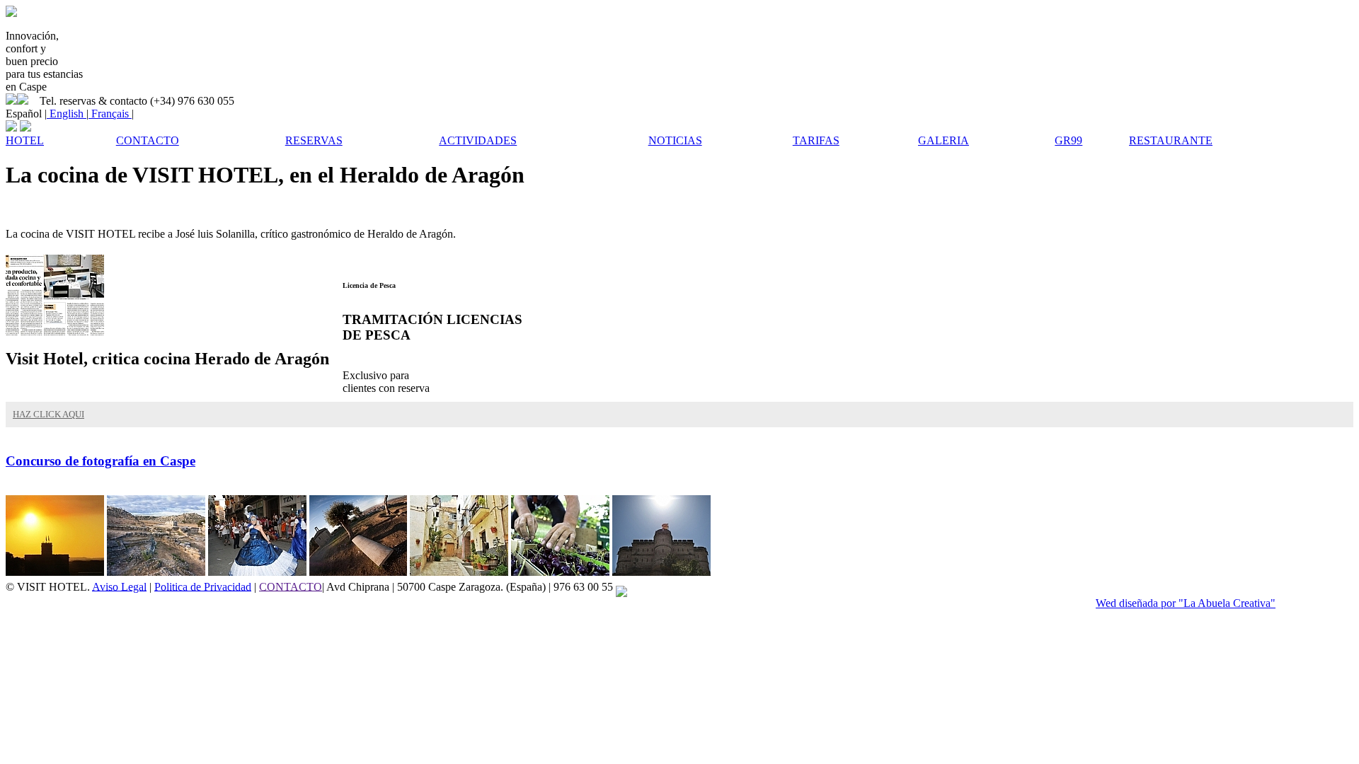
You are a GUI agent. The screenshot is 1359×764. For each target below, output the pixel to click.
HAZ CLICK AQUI (48, 414)
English (66, 114)
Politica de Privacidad (202, 586)
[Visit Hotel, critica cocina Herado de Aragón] (55, 331)
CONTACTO (290, 586)
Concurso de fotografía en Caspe (100, 460)
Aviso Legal (119, 586)
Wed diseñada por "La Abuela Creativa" (1185, 603)
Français (110, 114)
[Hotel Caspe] (11, 13)
